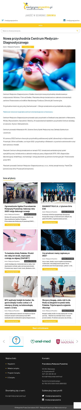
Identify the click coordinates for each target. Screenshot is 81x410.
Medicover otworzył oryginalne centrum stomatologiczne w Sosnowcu (28, 112)
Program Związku (14, 373)
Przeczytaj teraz (12, 225)
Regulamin (11, 364)
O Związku (11, 377)
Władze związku (13, 368)
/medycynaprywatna (11, 20)
